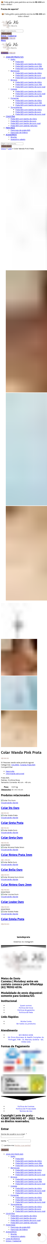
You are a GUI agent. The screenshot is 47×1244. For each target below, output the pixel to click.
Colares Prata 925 (27, 765)
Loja (10, 148)
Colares (14, 89)
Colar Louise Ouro (12, 901)
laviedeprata (23, 937)
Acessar (5, 1150)
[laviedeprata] (23, 930)
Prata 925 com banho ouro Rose (29, 68)
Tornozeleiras (16, 107)
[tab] (26, 771)
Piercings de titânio (19, 132)
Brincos (14, 80)
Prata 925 (19, 62)
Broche (14, 137)
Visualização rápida (9, 803)
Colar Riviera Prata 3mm (16, 854)
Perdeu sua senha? (22, 1145)
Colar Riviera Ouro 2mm (16, 884)
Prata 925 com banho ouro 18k (28, 66)
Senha (4, 1141)
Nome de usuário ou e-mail (14, 1134)
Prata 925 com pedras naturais (24, 126)
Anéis (13, 59)
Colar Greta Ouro (12, 837)
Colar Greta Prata (12, 822)
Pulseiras (15, 98)
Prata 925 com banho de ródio (28, 64)
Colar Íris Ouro (10, 807)
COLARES (15, 765)
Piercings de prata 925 (20, 130)
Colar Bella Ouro (12, 869)
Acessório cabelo (18, 139)
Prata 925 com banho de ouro (28, 75)
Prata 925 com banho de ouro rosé (30, 78)
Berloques (15, 71)
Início (3, 148)
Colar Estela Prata (12, 919)
